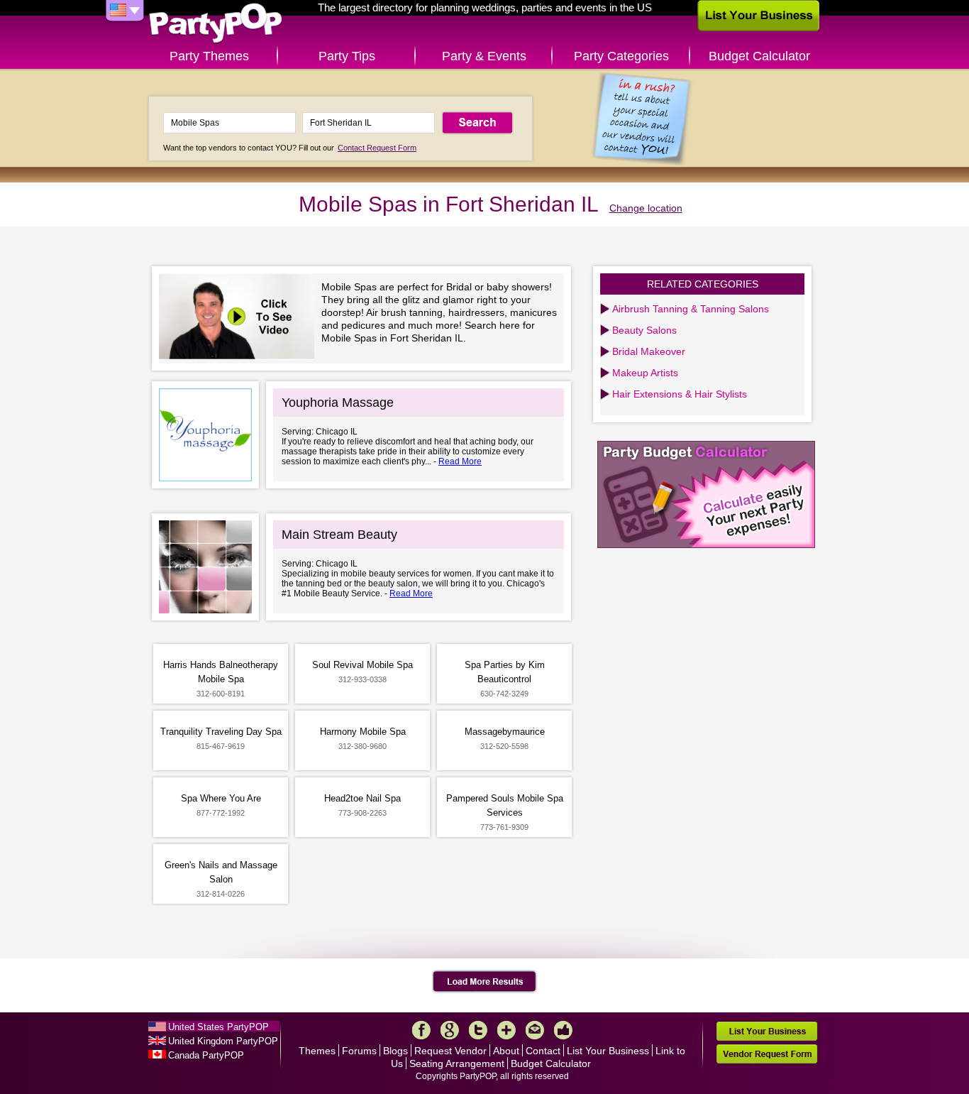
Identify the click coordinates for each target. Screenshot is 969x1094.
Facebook (421, 1030)
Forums (359, 1050)
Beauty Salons (644, 330)
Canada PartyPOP (206, 1055)
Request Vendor (450, 1050)
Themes (317, 1050)
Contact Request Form (377, 147)
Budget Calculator (759, 56)
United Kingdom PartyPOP (223, 1041)
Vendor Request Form (767, 1054)
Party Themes (209, 56)
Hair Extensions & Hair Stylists (679, 394)
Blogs (395, 1050)
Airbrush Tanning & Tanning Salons (690, 308)
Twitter (478, 1030)
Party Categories (621, 56)
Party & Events (484, 56)
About (506, 1050)
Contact (543, 1050)
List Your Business (608, 1050)
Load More (485, 982)
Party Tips (347, 56)
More (506, 1030)
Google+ (450, 1030)
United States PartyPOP (218, 1027)
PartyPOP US (215, 24)
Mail (535, 1030)
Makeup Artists (645, 372)
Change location (645, 208)
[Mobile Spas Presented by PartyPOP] (240, 318)
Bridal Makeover (648, 351)
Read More (460, 461)
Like (563, 1030)
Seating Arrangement (456, 1063)
